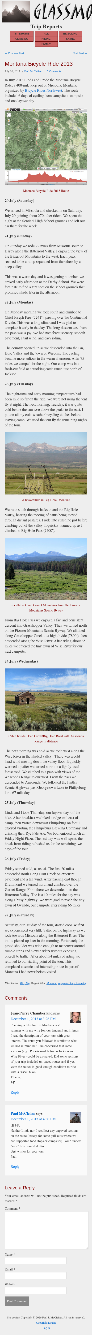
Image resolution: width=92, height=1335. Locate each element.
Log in (46, 1328)
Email (10, 1269)
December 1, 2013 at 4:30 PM (33, 1118)
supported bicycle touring (72, 983)
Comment (12, 1208)
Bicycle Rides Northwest (43, 90)
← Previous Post (14, 53)
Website (10, 1284)
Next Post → (80, 53)
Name (10, 1254)
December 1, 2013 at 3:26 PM (33, 1018)
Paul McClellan (23, 1113)
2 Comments (54, 71)
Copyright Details (46, 1322)
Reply (15, 1092)
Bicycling (25, 983)
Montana (51, 983)
